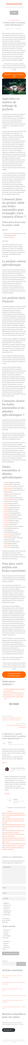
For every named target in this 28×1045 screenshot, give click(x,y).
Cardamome (7, 497)
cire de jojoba (11, 233)
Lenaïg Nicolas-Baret (18, 768)
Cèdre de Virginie (8, 499)
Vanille (6, 543)
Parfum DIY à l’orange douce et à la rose (14, 692)
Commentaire (6, 868)
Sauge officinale (8, 534)
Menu (15, 12)
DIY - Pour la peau (14, 20)
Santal (5, 528)
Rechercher (5, 961)
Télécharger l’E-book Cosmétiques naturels (14, 674)
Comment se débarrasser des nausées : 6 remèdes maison (12, 718)
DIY (11, 704)
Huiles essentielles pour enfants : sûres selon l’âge (14, 995)
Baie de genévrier (8, 486)
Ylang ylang (7, 547)
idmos (10, 742)
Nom (4, 887)
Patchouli (6, 520)
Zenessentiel (14, 4)
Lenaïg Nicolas (18, 28)
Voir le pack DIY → (8, 1030)
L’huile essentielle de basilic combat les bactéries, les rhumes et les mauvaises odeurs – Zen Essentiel (14, 839)
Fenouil (6, 503)
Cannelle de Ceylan (9, 494)
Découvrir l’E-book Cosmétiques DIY (14, 75)
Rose (5, 526)
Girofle (6, 509)
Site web (5, 898)
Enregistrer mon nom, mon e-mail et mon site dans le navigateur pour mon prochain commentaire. (7, 908)
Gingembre (7, 507)
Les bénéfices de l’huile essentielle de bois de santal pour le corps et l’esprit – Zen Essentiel (13, 820)
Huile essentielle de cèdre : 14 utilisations (16, 725)
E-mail (5, 893)
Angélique (6, 482)
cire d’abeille (11, 237)
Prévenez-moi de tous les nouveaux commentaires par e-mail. (7, 933)
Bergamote (7, 490)
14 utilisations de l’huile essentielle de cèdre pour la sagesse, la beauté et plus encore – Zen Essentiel (13, 815)
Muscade (6, 516)
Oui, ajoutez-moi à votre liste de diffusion (6, 920)
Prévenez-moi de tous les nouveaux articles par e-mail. (6, 945)
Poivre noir (6, 524)
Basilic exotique (8, 488)
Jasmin (5, 511)
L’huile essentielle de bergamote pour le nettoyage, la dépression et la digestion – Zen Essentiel (13, 826)
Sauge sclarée (7, 536)
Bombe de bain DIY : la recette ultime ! (14, 694)
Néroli (5, 518)
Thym (5, 537)
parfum (16, 704)
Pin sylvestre (7, 522)
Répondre (4, 762)
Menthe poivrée (8, 514)
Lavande (6, 513)
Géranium (6, 505)
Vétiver (6, 545)
